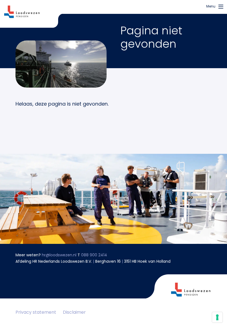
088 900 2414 (94, 255)
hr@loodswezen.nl (59, 255)
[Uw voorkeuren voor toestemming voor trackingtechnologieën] (217, 317)
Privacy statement (36, 312)
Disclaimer (74, 312)
